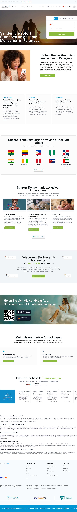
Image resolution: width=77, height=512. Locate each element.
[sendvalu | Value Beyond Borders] (5, 7)
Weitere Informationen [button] (9, 227)
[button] (47, 75)
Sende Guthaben (61, 34)
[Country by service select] (64, 7)
